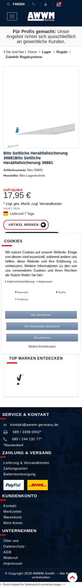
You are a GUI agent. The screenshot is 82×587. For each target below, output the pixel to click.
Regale (61, 52)
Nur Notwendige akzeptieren (42, 326)
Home (32, 52)
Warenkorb (12, 517)
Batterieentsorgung (19, 474)
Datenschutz (14, 546)
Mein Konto (13, 523)
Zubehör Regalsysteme (23, 57)
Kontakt (9, 506)
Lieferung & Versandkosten (26, 463)
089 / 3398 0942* (26, 432)
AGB (7, 552)
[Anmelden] (46, 4)
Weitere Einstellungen (42, 346)
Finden (19, 4)
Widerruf (10, 558)
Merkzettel (12, 511)
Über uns (11, 541)
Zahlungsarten (15, 468)
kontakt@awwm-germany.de (33, 425)
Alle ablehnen (42, 337)
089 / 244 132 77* (26, 439)
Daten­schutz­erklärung (21, 281)
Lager (46, 52)
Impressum (13, 563)
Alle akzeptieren (41, 315)
